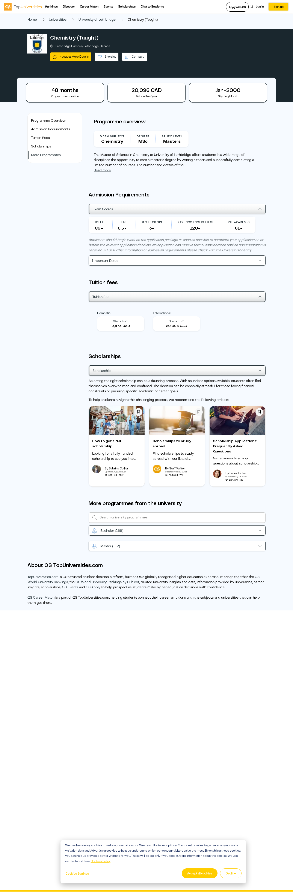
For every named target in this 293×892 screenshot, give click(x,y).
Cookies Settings (77, 873)
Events (108, 6)
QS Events (70, 587)
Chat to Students (152, 6)
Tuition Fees (40, 138)
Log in (260, 6)
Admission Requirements (50, 129)
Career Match (89, 6)
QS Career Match (40, 597)
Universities (57, 19)
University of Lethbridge (97, 19)
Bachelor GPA (152, 222)
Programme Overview (48, 120)
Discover (69, 6)
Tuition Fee (100, 297)
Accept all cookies (199, 873)
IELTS (122, 222)
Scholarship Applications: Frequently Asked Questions (235, 446)
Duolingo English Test (195, 222)
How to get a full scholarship (106, 443)
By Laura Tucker (236, 473)
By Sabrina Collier (116, 468)
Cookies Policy (100, 861)
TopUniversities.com (43, 577)
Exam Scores (102, 209)
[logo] (23, 7)
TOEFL (99, 222)
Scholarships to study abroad (172, 443)
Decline (231, 873)
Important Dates (105, 261)
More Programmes (46, 155)
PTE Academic (239, 222)
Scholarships (127, 6)
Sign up (278, 7)
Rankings (51, 6)
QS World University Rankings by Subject (107, 582)
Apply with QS (237, 7)
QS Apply (93, 587)
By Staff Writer (175, 468)
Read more (102, 170)
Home (32, 19)
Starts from (120, 321)
